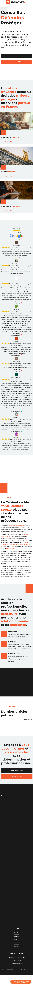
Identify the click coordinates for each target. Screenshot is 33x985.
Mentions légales (26, 970)
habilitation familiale (11, 544)
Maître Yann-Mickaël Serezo (16, 525)
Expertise (16, 936)
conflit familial (10, 548)
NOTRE (8, 172)
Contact (16, 946)
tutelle (26, 542)
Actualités (16, 943)
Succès (15, 939)
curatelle (3, 544)
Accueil (16, 932)
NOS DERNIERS (10, 137)
